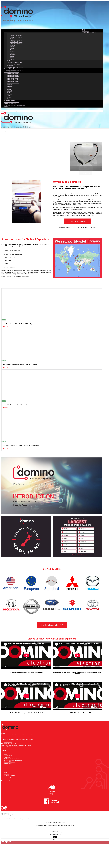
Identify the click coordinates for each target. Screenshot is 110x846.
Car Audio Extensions (9, 762)
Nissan (12, 53)
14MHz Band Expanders (16, 37)
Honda (12, 48)
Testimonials (7, 757)
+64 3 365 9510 (8, 742)
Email (55, 828)
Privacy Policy (7, 777)
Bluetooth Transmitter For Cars (15, 67)
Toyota (12, 59)
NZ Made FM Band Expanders (11, 68)
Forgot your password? (55, 834)
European (12, 46)
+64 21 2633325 (72, 227)
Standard (12, 54)
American (12, 45)
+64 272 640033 (11, 743)
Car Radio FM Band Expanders (89, 32)
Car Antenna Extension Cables (14, 62)
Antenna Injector (8, 763)
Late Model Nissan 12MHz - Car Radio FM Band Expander (19, 324)
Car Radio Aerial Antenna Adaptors (13, 760)
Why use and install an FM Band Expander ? (15, 105)
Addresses (6, 774)
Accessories (10, 65)
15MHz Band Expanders (16, 38)
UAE (64, 204)
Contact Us (6, 106)
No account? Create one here (55, 839)
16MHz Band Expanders (16, 40)
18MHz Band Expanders (16, 42)
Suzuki (12, 57)
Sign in (55, 837)
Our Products (85, 31)
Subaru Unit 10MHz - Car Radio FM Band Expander (17, 405)
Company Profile (8, 755)
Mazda (12, 49)
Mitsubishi (12, 51)
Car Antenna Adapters (13, 61)
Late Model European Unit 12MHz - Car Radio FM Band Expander (21, 445)
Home (83, 29)
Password (55, 831)
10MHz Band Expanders (88, 34)
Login (5, 772)
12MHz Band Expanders (16, 35)
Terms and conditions (9, 775)
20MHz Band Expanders (16, 43)
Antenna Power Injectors (13, 64)
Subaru (12, 56)
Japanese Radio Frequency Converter (13, 70)
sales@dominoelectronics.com (12, 746)
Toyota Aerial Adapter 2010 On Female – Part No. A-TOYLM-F (20, 364)
